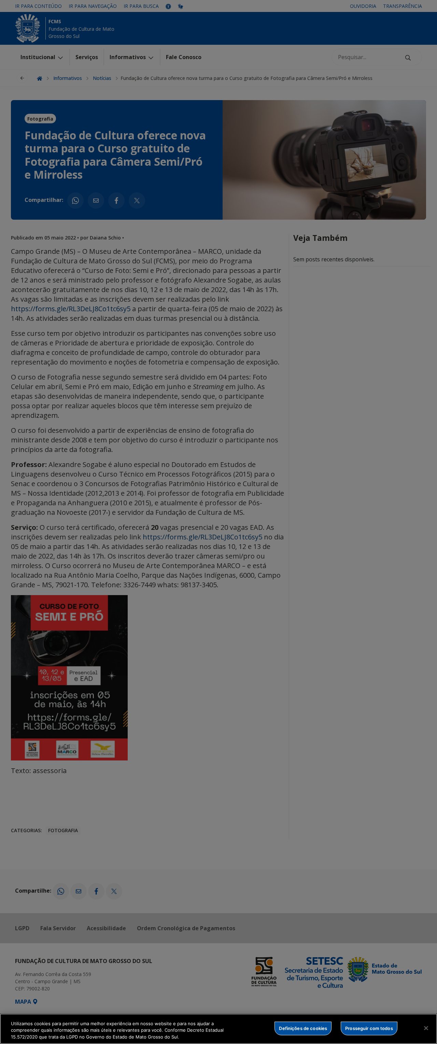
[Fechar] (426, 1027)
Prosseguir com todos (369, 1028)
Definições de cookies (303, 1028)
